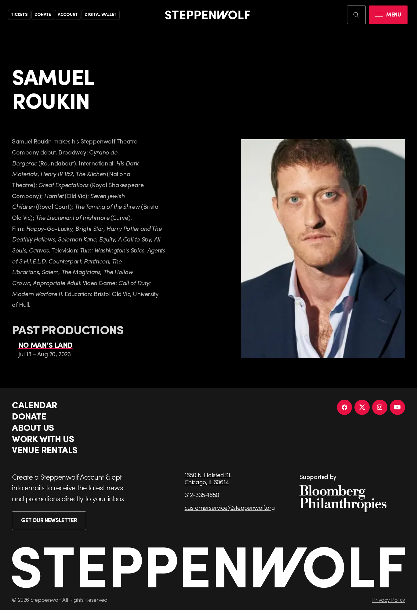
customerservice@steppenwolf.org (230, 507)
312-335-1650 (202, 495)
